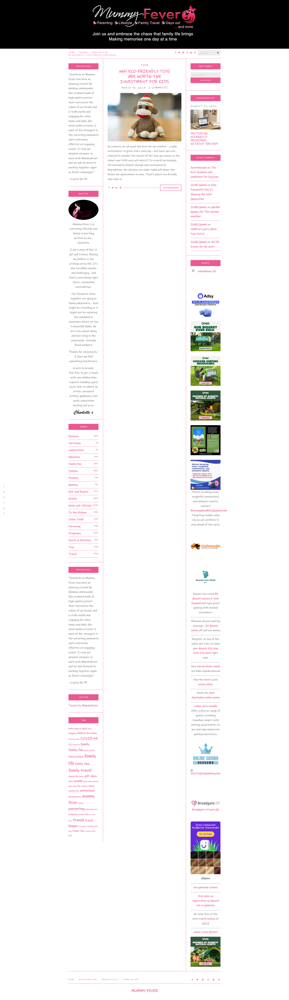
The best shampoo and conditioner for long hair (205, 172)
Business (73, 436)
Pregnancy (74, 533)
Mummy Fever (144, 990)
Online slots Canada (205, 706)
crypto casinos (207, 918)
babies (71, 728)
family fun (75, 750)
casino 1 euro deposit (206, 932)
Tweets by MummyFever (83, 705)
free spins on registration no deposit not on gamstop (205, 900)
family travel (80, 770)
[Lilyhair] (206, 866)
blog (89, 728)
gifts (70, 781)
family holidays (76, 756)
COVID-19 (89, 738)
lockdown (84, 786)
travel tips (78, 831)
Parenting (74, 526)
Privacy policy (109, 979)
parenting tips (91, 809)
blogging (72, 733)
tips (86, 814)
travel (78, 820)
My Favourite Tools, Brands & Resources (92, 55)
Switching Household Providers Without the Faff (204, 139)
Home (71, 52)
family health (89, 750)
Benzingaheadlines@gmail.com (209, 510)
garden (81, 777)
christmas (91, 733)
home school (72, 786)
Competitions (76, 450)
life (79, 786)
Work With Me (100, 52)
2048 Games (199, 185)
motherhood (87, 790)
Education (74, 457)
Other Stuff (76, 519)
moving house (74, 796)
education (76, 745)
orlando (80, 803)
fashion (71, 776)
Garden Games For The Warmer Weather (205, 211)
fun (77, 776)
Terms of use (130, 979)
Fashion (73, 471)
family (85, 744)
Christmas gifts (74, 739)
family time (82, 764)
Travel (72, 554)
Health (72, 498)
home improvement (90, 781)
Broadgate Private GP (205, 809)
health (78, 781)
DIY (70, 744)
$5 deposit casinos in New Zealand (205, 598)
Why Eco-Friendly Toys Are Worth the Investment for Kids (144, 76)
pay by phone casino (208, 666)
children (81, 733)
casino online (205, 684)
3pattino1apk (199, 167)
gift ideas (91, 776)
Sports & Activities (79, 540)
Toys (144, 65)
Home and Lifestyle (79, 505)
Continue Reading (171, 188)
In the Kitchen (77, 512)
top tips (92, 814)
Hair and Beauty (78, 491)
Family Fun (74, 464)
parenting (76, 808)
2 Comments (158, 87)
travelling (82, 826)
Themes (83, 52)
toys (70, 820)
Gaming (73, 485)
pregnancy (73, 814)
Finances (73, 478)
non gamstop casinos (206, 887)
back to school (81, 728)
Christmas (74, 443)
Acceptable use (88, 979)
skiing (81, 814)
